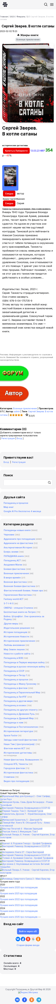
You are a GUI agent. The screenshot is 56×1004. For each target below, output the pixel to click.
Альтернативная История (18, 547)
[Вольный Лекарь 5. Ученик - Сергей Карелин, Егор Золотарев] (28, 872)
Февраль (21, 16)
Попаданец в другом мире (18, 701)
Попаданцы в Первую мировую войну (24, 662)
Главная (4, 16)
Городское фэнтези (14, 768)
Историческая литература (18, 731)
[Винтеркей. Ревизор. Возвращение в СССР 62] (25, 808)
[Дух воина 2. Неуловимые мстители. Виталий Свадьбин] (28, 867)
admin (17, 411)
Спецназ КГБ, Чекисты (16, 764)
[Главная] (5, 4)
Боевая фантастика (14, 569)
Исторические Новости (16, 636)
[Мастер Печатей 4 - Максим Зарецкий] (21, 828)
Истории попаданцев (15, 632)
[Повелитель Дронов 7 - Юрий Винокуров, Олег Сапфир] (28, 816)
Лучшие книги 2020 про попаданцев (19, 887)
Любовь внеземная (14, 645)
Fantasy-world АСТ (14, 599)
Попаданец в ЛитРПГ (15, 696)
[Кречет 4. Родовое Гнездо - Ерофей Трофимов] (26, 843)
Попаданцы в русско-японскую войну (24, 666)
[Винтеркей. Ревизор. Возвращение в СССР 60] (25, 855)
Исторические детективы (18, 752)
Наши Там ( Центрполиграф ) (19, 744)
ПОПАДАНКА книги (14, 556)
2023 (12, 16)
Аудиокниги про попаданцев (19, 539)
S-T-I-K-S (9, 603)
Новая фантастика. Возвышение (21, 759)
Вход (19, 438)
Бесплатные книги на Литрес (20, 612)
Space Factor (10, 735)
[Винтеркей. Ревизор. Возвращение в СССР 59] (25, 846)
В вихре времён (12, 577)
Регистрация (8, 438)
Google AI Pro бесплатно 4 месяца (22, 511)
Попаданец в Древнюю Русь (19, 714)
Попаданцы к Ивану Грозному (20, 684)
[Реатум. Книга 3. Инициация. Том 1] (19, 831)
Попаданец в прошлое (16, 503)
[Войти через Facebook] (23, 939)
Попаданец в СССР (14, 671)
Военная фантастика (15, 582)
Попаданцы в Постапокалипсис (21, 727)
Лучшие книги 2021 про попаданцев (18, 893)
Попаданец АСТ (12, 560)
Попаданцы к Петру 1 (15, 675)
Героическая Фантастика (18, 595)
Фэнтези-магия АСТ (14, 748)
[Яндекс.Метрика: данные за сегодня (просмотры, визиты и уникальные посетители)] (28, 992)
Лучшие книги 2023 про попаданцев (18, 905)
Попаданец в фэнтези (15, 688)
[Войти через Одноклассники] (38, 939)
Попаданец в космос (15, 705)
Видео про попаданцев (16, 781)
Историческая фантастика (18, 772)
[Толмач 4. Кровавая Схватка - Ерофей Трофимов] (26, 858)
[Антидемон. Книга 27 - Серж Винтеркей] (22, 852)
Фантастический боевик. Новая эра (23, 590)
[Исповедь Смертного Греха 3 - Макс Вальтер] (25, 878)
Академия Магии (13, 564)
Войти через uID (28, 931)
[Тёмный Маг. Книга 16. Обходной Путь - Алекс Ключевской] (28, 825)
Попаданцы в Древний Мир (19, 718)
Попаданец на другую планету (21, 709)
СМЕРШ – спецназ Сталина (18, 607)
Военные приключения (28, 39)
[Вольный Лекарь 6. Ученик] (28, 837)
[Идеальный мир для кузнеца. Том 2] (28, 799)
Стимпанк (9, 777)
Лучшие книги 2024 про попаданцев (19, 911)
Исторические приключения (19, 641)
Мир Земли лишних (14, 649)
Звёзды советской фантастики (20, 739)
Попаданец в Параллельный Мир (22, 692)
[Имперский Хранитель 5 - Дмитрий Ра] (21, 819)
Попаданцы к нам (13, 722)
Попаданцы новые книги (17, 530)
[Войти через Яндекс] (28, 939)
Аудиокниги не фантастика (18, 543)
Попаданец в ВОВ (13, 658)
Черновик (9, 534)
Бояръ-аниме (11, 551)
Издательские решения (17, 628)
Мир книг (9, 507)
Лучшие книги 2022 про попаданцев (18, 899)
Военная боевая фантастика (19, 586)
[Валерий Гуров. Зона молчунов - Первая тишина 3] (21, 811)
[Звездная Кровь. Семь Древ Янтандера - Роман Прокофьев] (28, 805)
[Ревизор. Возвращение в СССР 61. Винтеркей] (25, 861)
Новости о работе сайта (17, 653)
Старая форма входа (28, 945)
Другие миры (11, 623)
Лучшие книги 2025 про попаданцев (18, 917)
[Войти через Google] (33, 939)
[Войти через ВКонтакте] (18, 939)
